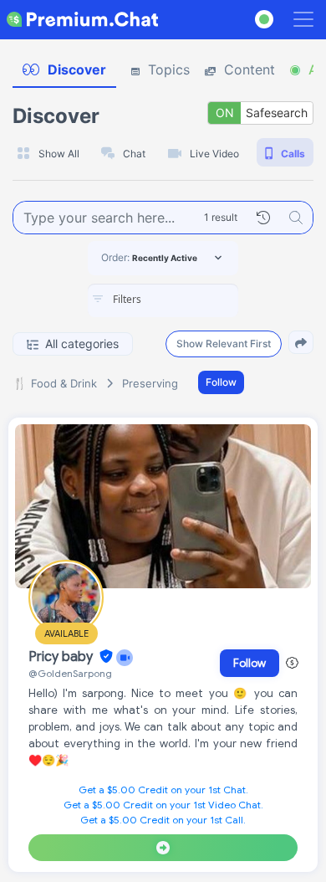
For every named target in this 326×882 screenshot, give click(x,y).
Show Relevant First (223, 343)
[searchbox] (188, 299)
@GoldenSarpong (70, 673)
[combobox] (163, 300)
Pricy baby (62, 657)
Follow (221, 382)
